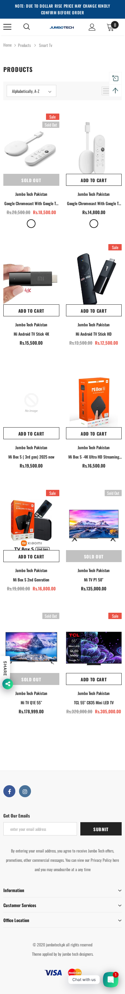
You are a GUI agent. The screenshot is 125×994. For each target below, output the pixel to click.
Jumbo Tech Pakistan (31, 194)
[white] (31, 223)
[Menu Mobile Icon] (7, 27)
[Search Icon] (26, 27)
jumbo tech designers (77, 954)
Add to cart (94, 180)
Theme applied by (44, 954)
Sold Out (31, 180)
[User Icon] (92, 27)
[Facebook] (9, 791)
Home (7, 45)
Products (24, 45)
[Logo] (61, 26)
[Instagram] (25, 791)
